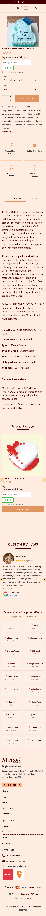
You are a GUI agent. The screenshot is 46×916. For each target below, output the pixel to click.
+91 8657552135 (13, 855)
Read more (6, 131)
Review (33, 199)
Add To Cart (23, 509)
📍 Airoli (11, 626)
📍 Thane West (35, 703)
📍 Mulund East (11, 677)
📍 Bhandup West (34, 639)
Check (8, 68)
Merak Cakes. (26, 907)
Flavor (4, 76)
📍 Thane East (11, 703)
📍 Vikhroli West (35, 741)
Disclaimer (6, 843)
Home (4, 797)
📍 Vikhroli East (11, 728)
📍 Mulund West (34, 677)
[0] (42, 8)
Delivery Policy (8, 837)
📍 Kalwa (11, 665)
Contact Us (6, 814)
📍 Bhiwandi (35, 652)
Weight (5, 85)
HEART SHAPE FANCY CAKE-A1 (13, 478)
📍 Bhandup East (11, 639)
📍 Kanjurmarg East (34, 665)
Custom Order (8, 808)
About (4, 803)
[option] (23, 31)
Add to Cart (27, 98)
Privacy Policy (8, 826)
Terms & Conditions (10, 832)
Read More (7, 588)
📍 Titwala (34, 716)
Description (15, 199)
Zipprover (19, 72)
